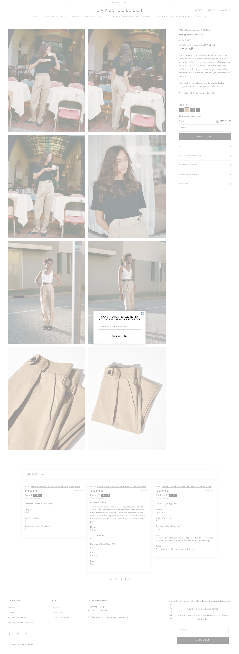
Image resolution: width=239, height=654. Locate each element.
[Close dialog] (142, 313)
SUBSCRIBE (119, 335)
